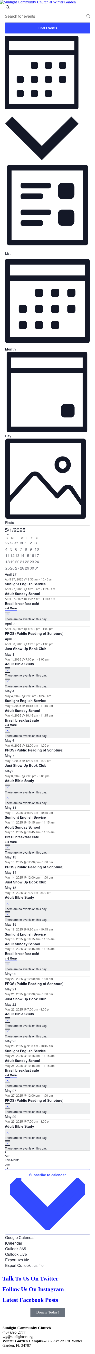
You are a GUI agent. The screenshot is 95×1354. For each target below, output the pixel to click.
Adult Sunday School (22, 593)
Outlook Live (16, 1254)
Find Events (47, 27)
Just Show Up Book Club (26, 648)
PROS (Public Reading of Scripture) (34, 633)
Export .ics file (17, 1260)
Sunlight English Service (25, 583)
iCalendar (13, 1243)
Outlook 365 (15, 1248)
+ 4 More (11, 608)
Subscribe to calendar (47, 1174)
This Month (12, 1160)
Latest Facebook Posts (30, 1300)
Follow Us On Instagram (33, 1289)
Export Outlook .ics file (24, 1265)
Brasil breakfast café (22, 603)
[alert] (47, 615)
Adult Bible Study (19, 663)
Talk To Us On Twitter (30, 1278)
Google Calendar (20, 1237)
